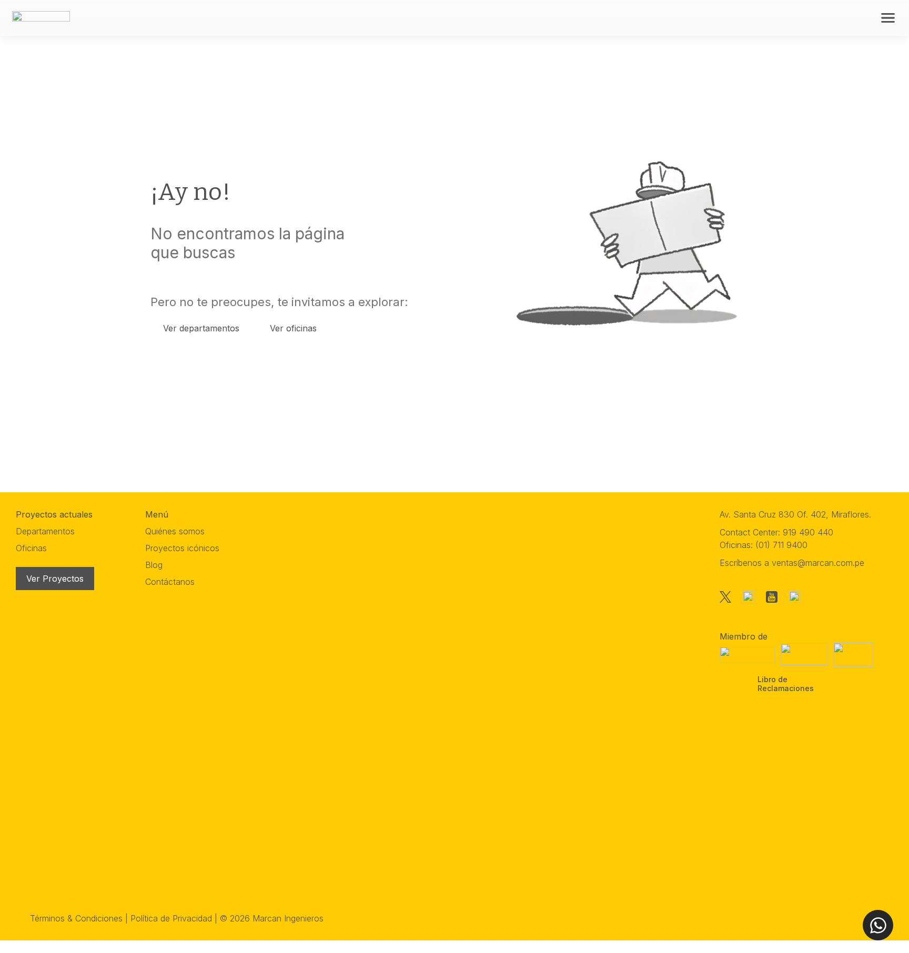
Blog (154, 565)
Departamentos (45, 531)
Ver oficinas (293, 328)
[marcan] (41, 17)
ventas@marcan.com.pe (818, 562)
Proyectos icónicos (182, 548)
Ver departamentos (201, 328)
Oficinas (31, 548)
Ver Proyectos (55, 578)
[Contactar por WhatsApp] (878, 925)
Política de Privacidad (171, 918)
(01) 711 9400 (781, 545)
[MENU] (888, 18)
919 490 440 (808, 532)
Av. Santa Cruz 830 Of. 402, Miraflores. (795, 514)
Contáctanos (170, 581)
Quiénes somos (175, 531)
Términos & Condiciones (76, 918)
